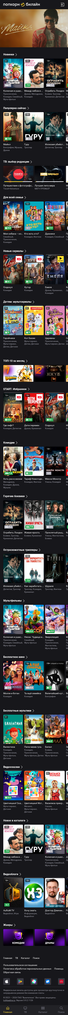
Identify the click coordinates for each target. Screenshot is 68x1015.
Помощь (59, 968)
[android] (20, 981)
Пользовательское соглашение (20, 965)
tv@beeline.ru (9, 1000)
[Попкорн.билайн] (21, 5)
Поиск (36, 958)
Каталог (25, 958)
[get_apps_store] (34, 981)
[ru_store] (47, 981)
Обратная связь (12, 972)
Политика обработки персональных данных (27, 968)
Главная (7, 958)
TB (16, 958)
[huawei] (61, 981)
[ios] (6, 981)
